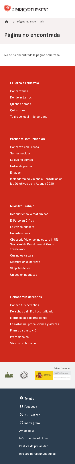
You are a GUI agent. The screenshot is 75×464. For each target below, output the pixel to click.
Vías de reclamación (24, 343)
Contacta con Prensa (24, 147)
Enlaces (15, 173)
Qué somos (17, 110)
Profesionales (19, 337)
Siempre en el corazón (25, 262)
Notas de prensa (21, 166)
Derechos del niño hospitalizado (31, 311)
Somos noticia (20, 153)
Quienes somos (20, 104)
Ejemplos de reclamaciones (28, 318)
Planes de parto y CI (23, 330)
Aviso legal (26, 431)
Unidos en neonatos (23, 275)
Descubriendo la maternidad (29, 214)
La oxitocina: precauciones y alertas (34, 324)
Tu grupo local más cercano (28, 117)
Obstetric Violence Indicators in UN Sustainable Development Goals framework (34, 244)
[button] (66, 9)
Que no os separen (22, 255)
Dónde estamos (21, 97)
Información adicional (33, 438)
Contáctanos (19, 91)
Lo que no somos (21, 160)
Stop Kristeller (20, 268)
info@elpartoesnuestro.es (37, 454)
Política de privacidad (33, 446)
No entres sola (20, 233)
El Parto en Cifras (22, 220)
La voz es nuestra (22, 227)
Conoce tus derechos (24, 305)
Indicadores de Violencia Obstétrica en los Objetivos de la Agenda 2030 (36, 181)
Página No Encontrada (30, 21)
